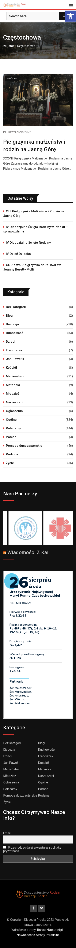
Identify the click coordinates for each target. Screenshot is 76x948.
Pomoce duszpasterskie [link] (24, 446)
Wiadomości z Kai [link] (27, 552)
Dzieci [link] (10, 341)
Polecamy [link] (13, 428)
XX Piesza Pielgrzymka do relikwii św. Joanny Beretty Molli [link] (32, 267)
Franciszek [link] (14, 350)
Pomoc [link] (11, 437)
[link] (70, 16)
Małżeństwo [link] (15, 376)
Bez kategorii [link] (16, 307)
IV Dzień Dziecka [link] (18, 254)
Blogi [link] (10, 315)
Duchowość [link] (14, 333)
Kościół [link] (11, 368)
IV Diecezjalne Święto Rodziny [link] (28, 243)
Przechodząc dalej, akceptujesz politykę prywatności (32, 849)
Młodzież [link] (12, 394)
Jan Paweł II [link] (15, 359)
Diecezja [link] (12, 324)
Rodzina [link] (12, 454)
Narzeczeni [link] (14, 402)
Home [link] (10, 46)
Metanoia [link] (13, 385)
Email (7, 833)
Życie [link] (10, 463)
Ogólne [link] (11, 420)
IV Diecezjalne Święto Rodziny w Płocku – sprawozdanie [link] (35, 229)
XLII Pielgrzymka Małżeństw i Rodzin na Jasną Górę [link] (34, 213)
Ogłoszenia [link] (14, 411)
